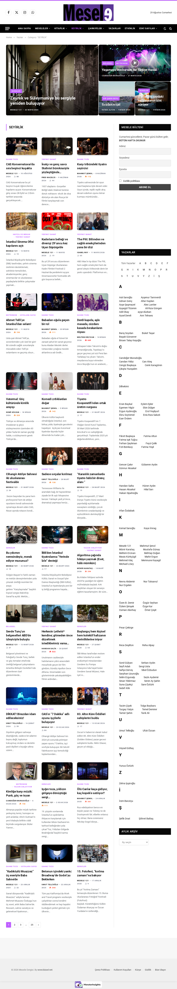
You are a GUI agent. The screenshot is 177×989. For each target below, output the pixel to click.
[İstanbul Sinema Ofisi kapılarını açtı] (21, 221)
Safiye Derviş (126, 670)
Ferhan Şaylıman (128, 443)
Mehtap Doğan (152, 553)
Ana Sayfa (24, 28)
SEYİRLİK (76, 28)
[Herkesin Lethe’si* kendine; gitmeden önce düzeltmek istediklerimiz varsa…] (57, 613)
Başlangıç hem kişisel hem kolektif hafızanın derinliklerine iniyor (91, 635)
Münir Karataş (85, 568)
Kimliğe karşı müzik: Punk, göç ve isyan (19, 793)
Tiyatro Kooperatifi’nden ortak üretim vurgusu (91, 403)
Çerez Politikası (102, 969)
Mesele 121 (16, 110)
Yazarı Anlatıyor (92, 548)
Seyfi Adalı (124, 666)
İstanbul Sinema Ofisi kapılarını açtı (20, 243)
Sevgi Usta (144, 666)
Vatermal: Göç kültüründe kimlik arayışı (17, 403)
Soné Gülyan (12, 412)
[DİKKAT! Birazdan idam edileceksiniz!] (21, 696)
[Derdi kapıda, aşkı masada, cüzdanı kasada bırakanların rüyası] (92, 302)
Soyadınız (124, 157)
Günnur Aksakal (127, 468)
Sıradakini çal (111, 104)
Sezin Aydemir (151, 677)
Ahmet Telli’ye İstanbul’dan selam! (18, 322)
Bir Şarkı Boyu (110, 98)
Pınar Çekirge (126, 627)
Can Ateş (147, 361)
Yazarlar (115, 28)
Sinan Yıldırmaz (127, 681)
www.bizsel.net (45, 969)
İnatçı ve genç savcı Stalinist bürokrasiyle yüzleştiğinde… (55, 168)
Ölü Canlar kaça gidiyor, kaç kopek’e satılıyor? (92, 791)
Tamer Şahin (125, 713)
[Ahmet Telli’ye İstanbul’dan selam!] (21, 302)
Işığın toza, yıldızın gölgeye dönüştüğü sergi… (54, 793)
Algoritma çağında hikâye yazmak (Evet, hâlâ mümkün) (90, 559)
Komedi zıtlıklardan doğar (54, 401)
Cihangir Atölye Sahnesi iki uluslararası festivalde (21, 478)
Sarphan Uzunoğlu (129, 673)
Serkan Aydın (148, 662)
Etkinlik (130, 28)
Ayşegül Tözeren (128, 308)
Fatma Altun (108, 110)
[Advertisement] (145, 219)
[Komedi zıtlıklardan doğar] (57, 381)
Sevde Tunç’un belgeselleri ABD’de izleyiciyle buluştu (18, 635)
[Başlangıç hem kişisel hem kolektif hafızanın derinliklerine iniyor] (92, 613)
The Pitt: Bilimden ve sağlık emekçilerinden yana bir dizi (91, 243)
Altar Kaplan (147, 301)
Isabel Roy (82, 252)
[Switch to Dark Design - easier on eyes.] (165, 28)
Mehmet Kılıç (126, 560)
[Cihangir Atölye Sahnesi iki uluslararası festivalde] (21, 456)
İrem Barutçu (126, 801)
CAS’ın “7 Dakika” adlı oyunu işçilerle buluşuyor (55, 718)
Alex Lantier (150, 304)
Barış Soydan (126, 333)
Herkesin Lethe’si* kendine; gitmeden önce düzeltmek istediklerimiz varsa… (57, 637)
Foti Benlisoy (126, 447)
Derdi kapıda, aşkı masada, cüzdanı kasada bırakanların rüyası (89, 326)
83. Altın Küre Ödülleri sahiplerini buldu (91, 716)
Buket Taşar (148, 333)
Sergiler (16, 91)
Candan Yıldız (126, 361)
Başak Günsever (128, 336)
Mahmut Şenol (85, 173)
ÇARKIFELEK (95, 28)
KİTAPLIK (59, 28)
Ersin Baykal (125, 404)
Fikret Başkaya (127, 436)
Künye (138, 969)
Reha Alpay (148, 645)
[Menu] (7, 28)
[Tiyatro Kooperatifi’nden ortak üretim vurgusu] (92, 381)
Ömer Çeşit (150, 610)
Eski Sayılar (147, 28)
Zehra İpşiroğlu (127, 783)
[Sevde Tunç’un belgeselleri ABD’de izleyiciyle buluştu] (21, 613)
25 (32, 924)
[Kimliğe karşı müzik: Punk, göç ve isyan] (21, 771)
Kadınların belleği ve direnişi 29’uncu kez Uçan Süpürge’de (55, 243)
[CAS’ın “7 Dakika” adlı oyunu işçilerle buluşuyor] (57, 696)
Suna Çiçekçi (126, 684)
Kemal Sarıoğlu (127, 528)
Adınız (122, 146)
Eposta (123, 169)
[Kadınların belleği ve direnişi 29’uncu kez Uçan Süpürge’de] (57, 221)
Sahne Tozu (12, 159)
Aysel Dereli (125, 315)
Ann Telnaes (146, 315)
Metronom (122, 63)
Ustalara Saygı (28, 315)
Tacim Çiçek (125, 705)
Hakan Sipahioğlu (128, 493)
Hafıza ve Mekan (21, 234)
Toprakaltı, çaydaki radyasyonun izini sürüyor (150, 100)
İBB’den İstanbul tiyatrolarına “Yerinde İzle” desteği (55, 556)
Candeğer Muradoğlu (113, 76)
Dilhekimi (124, 386)
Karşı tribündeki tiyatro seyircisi (92, 166)
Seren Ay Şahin (152, 681)
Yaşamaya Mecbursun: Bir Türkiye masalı (129, 70)
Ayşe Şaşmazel (127, 304)
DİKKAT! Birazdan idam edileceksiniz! (21, 716)
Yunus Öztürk (126, 765)
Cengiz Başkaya (127, 365)
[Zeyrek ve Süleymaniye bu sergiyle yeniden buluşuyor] (52, 80)
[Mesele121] (88, 13)
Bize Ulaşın (160, 969)
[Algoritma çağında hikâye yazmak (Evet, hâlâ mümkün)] (92, 534)
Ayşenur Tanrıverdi (151, 297)
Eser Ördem (125, 418)
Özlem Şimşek (126, 606)
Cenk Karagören (153, 365)
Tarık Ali (145, 713)
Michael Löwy (126, 564)
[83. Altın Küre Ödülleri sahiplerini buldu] (92, 696)
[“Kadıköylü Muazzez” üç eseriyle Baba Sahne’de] (21, 853)
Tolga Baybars (148, 705)
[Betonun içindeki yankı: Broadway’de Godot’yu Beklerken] (57, 853)
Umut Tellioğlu (50, 479)
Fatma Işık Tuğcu (128, 439)
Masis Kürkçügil (127, 556)
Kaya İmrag (150, 528)
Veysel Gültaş (126, 748)
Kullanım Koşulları (122, 969)
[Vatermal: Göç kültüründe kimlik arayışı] (21, 381)
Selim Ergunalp (127, 677)
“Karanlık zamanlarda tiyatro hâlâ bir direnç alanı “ (91, 478)
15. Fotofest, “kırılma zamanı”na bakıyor (90, 873)
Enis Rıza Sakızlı (151, 415)
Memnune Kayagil (151, 560)
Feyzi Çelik (151, 443)
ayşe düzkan (144, 312)
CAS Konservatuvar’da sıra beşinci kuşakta (20, 166)
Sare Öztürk (147, 684)
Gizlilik (148, 969)
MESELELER (41, 28)
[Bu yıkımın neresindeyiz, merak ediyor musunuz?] (21, 534)
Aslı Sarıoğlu (125, 297)
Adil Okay (124, 312)
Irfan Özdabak (126, 510)
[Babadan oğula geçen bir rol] (57, 302)
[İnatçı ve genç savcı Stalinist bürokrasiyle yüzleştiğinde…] (57, 146)
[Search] (170, 28)
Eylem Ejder (147, 404)
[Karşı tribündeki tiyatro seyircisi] (92, 146)
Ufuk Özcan (149, 730)
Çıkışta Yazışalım (128, 368)
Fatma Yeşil (147, 447)
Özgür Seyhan (150, 602)
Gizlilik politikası (131, 181)
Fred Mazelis (48, 177)
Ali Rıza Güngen (153, 308)
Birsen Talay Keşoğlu (130, 340)
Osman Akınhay (127, 610)
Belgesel (108, 63)
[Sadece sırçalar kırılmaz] (57, 456)
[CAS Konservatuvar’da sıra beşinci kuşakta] (21, 146)
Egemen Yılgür (126, 407)
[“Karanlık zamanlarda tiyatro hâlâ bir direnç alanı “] (92, 456)
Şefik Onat (124, 818)
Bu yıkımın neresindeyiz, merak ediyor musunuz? (19, 556)
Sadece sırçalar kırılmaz (57, 474)
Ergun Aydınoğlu (128, 411)
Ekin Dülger (149, 407)
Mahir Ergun (151, 556)
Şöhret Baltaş (146, 818)
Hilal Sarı (148, 489)
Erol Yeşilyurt (152, 411)
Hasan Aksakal (127, 489)
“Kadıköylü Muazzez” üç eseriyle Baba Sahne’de (20, 875)
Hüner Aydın (149, 485)
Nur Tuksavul (150, 581)
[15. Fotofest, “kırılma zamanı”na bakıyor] (92, 853)
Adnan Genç (125, 301)
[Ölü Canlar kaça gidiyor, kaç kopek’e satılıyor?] (92, 771)
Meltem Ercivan (85, 337)
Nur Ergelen (125, 585)
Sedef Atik (124, 688)
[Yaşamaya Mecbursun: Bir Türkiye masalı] (135, 63)
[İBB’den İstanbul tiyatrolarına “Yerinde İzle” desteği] (57, 534)
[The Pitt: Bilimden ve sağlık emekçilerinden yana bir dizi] (92, 221)
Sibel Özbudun (149, 670)
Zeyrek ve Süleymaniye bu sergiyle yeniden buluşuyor (43, 101)
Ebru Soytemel (126, 415)
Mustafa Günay (151, 549)
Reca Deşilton (126, 645)
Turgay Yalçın (126, 709)
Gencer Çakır (126, 464)
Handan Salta (49, 649)
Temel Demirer (149, 709)
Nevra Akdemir (127, 581)
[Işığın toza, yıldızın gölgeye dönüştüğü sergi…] (57, 771)
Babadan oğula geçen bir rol (55, 322)
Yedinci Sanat (49, 159)
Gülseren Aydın (149, 464)
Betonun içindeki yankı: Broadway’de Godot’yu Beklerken (57, 875)
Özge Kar (147, 606)
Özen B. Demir (126, 602)
